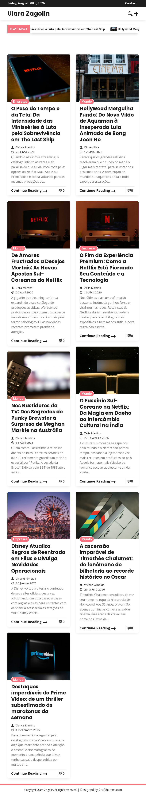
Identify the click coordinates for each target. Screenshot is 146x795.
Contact (131, 3)
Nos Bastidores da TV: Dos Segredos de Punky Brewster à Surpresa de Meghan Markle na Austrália (38, 418)
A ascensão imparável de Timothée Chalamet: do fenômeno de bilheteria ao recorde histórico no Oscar (107, 562)
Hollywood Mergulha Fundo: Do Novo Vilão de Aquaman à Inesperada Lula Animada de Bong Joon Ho (107, 124)
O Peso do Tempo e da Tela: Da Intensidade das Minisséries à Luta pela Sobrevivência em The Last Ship (35, 124)
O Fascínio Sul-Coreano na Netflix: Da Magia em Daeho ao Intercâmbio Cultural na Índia (105, 413)
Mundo (87, 101)
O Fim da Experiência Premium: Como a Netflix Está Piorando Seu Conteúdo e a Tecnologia (106, 268)
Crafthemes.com (110, 790)
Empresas (20, 101)
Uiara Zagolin (28, 13)
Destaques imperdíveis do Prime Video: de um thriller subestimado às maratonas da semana (38, 702)
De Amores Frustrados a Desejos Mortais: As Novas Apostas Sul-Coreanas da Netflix (38, 268)
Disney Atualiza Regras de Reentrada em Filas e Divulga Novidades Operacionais (38, 558)
